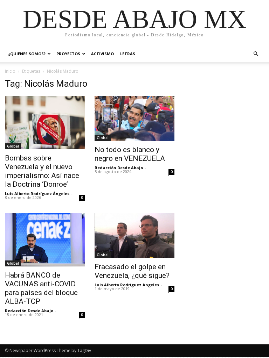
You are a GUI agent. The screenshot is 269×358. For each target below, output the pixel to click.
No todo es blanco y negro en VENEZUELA (130, 154)
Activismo (102, 53)
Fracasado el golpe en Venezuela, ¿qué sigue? (132, 271)
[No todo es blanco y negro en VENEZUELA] (134, 118)
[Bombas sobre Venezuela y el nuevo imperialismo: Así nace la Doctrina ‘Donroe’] (45, 122)
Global (13, 146)
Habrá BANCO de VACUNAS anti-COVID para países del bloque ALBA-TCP (41, 288)
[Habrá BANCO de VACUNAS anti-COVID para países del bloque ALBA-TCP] (45, 239)
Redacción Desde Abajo (119, 167)
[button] (255, 54)
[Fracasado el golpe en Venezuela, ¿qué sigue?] (134, 235)
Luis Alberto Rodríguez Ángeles (37, 193)
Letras (127, 53)
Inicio (10, 71)
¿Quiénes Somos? (27, 53)
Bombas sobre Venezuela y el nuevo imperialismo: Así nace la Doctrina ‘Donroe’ (42, 171)
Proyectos (68, 53)
